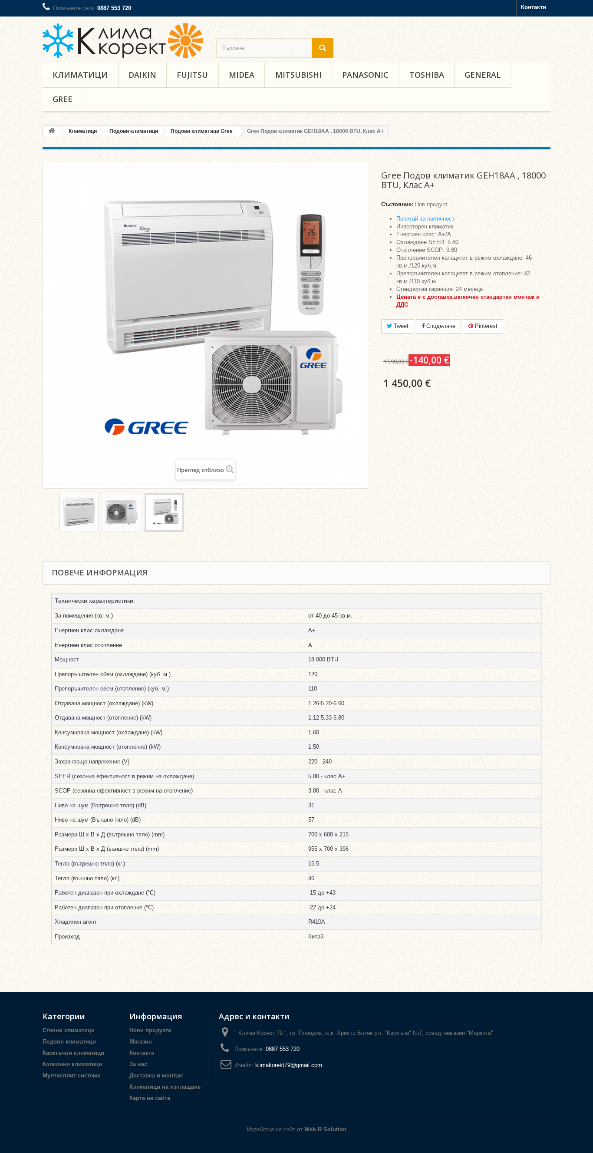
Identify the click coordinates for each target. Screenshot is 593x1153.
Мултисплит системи (72, 1075)
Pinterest (485, 326)
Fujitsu (192, 74)
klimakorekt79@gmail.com (288, 1065)
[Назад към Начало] (51, 131)
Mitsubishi (298, 74)
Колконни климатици (72, 1064)
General (483, 74)
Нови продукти (150, 1030)
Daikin (142, 74)
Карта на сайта (149, 1098)
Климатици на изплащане (165, 1087)
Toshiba (426, 74)
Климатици (80, 74)
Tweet (400, 326)
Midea (241, 74)
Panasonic (365, 74)
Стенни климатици (69, 1030)
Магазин (140, 1041)
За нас (138, 1064)
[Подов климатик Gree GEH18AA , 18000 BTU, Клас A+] (79, 512)
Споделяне (440, 326)
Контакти (533, 7)
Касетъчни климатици (73, 1053)
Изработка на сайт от (296, 1129)
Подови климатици (69, 1041)
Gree (62, 99)
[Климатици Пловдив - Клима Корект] (123, 40)
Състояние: (397, 204)
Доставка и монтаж (156, 1075)
